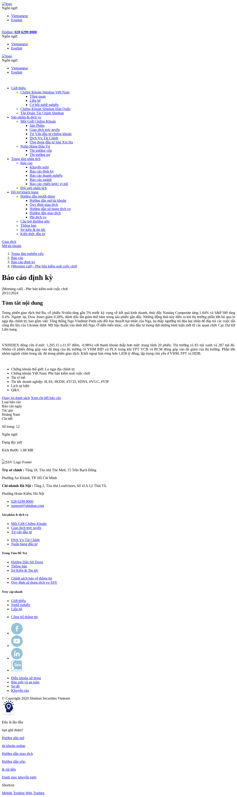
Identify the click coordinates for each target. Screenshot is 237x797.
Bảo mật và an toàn (25, 682)
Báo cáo (17, 258)
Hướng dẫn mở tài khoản (48, 200)
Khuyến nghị (39, 167)
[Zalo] (16, 670)
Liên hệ (35, 100)
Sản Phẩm (37, 125)
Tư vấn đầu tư (21, 532)
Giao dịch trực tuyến (45, 130)
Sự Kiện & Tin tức (24, 570)
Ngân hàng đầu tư (24, 544)
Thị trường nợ (40, 155)
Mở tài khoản (11, 246)
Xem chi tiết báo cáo (46, 398)
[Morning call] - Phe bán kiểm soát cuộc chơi (44, 266)
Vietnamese (19, 16)
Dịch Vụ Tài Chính (44, 138)
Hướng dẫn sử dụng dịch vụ (50, 209)
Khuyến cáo (20, 690)
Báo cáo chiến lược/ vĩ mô (49, 184)
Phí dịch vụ (38, 217)
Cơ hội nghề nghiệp (44, 105)
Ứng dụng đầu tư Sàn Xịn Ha (51, 142)
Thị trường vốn (41, 150)
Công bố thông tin (24, 617)
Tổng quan (38, 96)
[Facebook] (17, 633)
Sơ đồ (15, 686)
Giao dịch (9, 242)
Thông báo (19, 566)
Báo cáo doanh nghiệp (46, 175)
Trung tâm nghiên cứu (27, 254)
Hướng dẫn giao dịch (45, 213)
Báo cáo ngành (41, 180)
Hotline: (19, 32)
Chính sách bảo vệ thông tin (31, 578)
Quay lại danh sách (16, 398)
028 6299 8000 (22, 501)
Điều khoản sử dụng (26, 678)
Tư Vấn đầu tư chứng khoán (51, 134)
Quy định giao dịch (44, 205)
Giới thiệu (18, 601)
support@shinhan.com (27, 506)
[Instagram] (17, 658)
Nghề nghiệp (20, 605)
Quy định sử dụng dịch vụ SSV (34, 582)
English (16, 20)
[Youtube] (17, 646)
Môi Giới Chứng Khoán (29, 524)
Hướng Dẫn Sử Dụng (27, 562)
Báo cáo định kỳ (42, 171)
